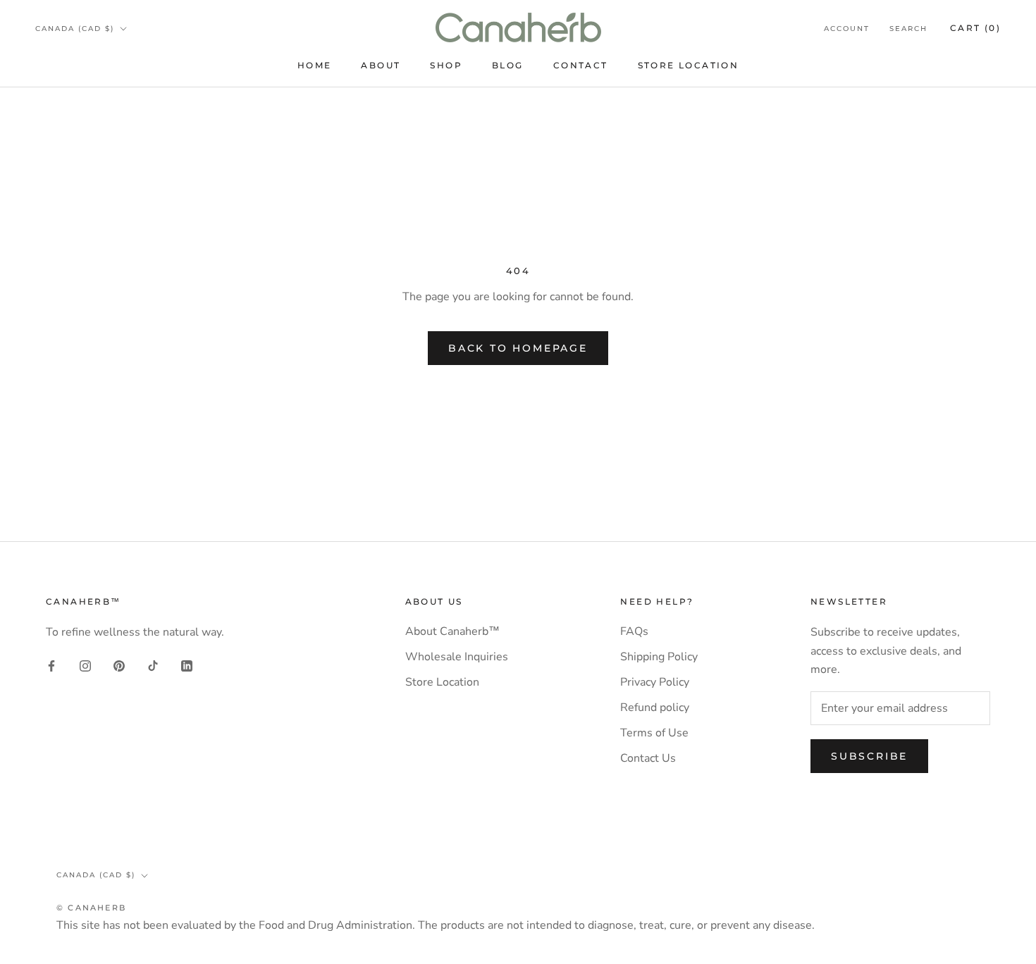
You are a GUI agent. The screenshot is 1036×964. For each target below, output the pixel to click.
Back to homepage (518, 348)
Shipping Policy (659, 657)
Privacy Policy (654, 682)
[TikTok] (153, 665)
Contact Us (648, 758)
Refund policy (654, 707)
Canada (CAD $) (74, 28)
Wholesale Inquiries (456, 657)
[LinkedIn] (186, 665)
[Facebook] (51, 665)
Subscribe (869, 756)
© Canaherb (91, 908)
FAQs (634, 631)
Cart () (975, 28)
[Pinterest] (119, 665)
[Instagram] (85, 665)
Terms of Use (654, 733)
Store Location (688, 65)
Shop (446, 65)
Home (314, 65)
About (380, 65)
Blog (508, 65)
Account (847, 28)
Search (908, 28)
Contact (580, 65)
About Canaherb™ (452, 631)
